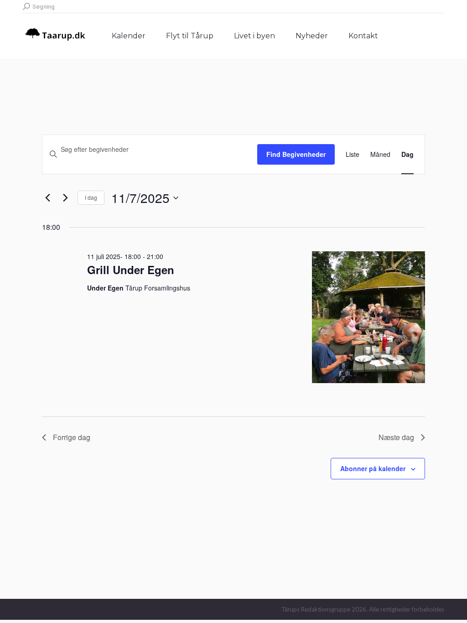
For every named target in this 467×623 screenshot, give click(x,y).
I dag (91, 197)
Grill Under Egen (130, 269)
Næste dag (396, 437)
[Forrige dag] (47, 197)
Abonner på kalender (372, 468)
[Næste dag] (65, 197)
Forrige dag (71, 437)
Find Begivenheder (296, 154)
